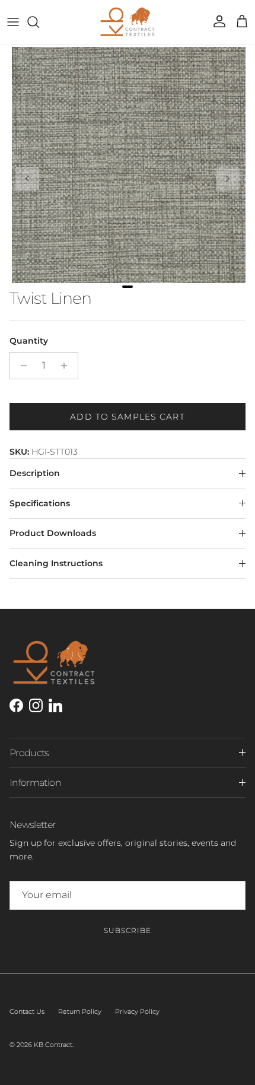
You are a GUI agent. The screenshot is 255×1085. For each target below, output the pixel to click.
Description (34, 473)
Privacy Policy (137, 1011)
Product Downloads (52, 533)
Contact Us (26, 1011)
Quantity (28, 340)
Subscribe (127, 930)
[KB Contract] (127, 22)
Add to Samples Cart (127, 416)
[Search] (39, 22)
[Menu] (13, 22)
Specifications (39, 503)
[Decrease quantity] (20, 366)
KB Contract (53, 1044)
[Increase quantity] (67, 366)
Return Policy (79, 1011)
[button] (27, 179)
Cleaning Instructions (56, 563)
